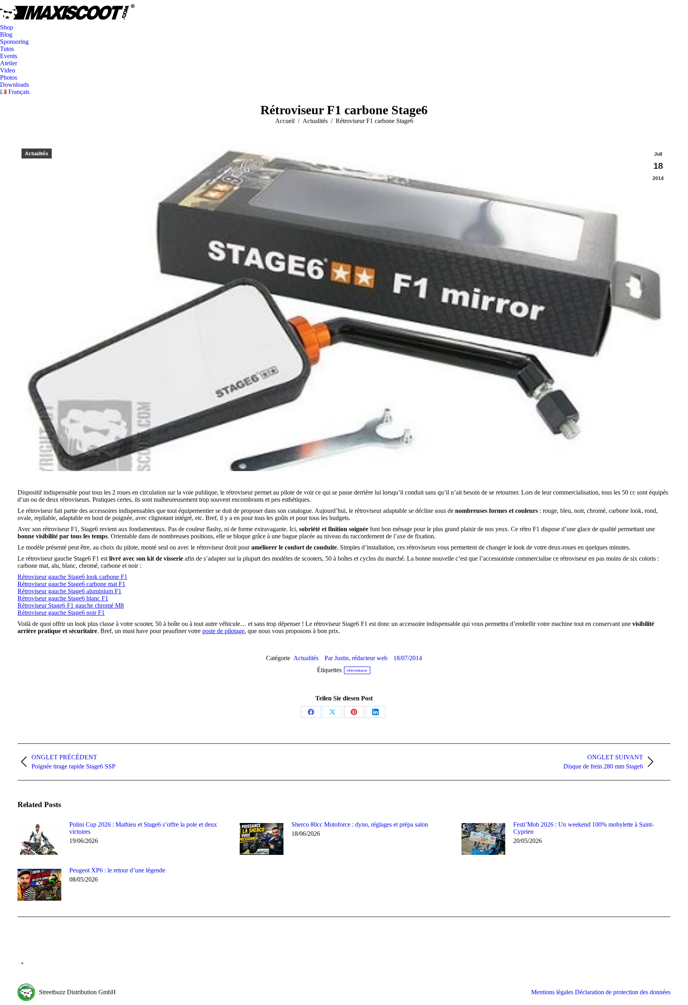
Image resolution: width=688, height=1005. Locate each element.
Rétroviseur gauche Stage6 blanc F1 (63, 598)
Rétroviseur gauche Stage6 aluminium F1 (69, 591)
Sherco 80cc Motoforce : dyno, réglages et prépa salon (359, 824)
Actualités (36, 153)
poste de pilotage (223, 631)
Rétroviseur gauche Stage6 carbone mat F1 (71, 584)
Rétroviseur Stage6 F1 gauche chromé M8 (71, 605)
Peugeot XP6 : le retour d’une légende (117, 870)
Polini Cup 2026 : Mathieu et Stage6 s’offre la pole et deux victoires (143, 828)
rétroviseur (357, 670)
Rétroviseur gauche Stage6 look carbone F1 (72, 576)
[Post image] (39, 839)
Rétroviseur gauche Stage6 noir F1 (61, 612)
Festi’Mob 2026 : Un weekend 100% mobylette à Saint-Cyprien (583, 828)
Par (355, 658)
